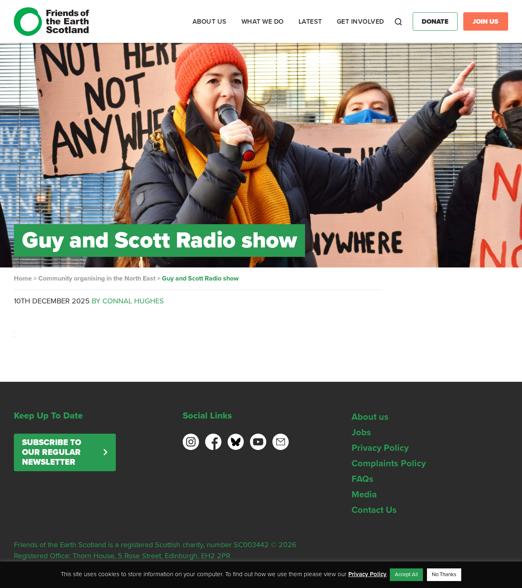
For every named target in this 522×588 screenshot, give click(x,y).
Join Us (485, 22)
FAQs (363, 479)
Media (364, 494)
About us (370, 417)
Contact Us (374, 510)
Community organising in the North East (96, 278)
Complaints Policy (389, 463)
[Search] (398, 21)
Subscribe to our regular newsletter (51, 452)
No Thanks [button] (444, 574)
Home (23, 278)
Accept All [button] (406, 574)
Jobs (361, 432)
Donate (435, 22)
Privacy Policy (380, 448)
